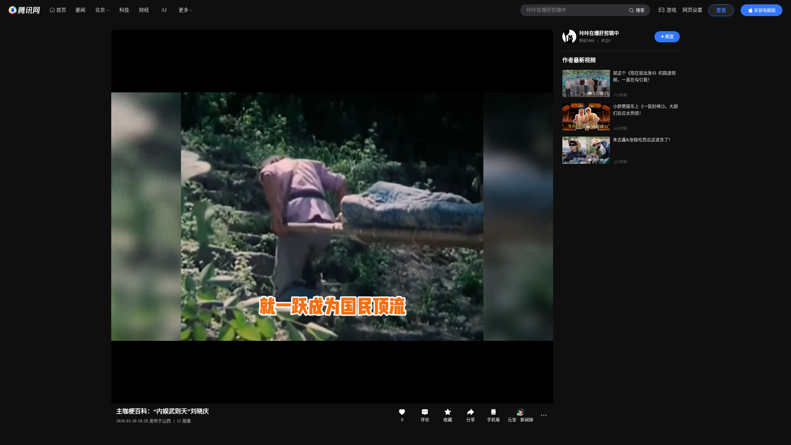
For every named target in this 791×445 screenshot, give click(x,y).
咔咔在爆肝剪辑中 (599, 33)
